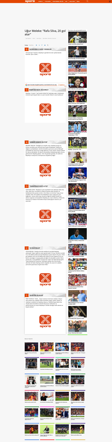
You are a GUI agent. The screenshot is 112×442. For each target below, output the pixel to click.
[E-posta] (45, 45)
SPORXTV (40, 1)
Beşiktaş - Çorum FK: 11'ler (74, 149)
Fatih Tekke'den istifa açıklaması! (76, 89)
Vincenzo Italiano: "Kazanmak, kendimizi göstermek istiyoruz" (75, 118)
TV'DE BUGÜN (48, 1)
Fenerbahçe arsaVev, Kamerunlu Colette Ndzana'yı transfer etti (76, 164)
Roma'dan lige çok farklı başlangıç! (76, 58)
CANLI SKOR (72, 1)
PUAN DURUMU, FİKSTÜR (58, 1)
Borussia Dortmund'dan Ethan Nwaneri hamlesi (75, 287)
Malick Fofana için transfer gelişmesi (77, 226)
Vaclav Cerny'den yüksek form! (75, 44)
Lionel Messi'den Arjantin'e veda (76, 318)
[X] (39, 45)
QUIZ (66, 1)
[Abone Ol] (31, 45)
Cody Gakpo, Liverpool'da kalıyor (76, 256)
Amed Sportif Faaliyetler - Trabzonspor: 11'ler (74, 134)
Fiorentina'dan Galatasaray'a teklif (76, 195)
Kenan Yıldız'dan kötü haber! (75, 333)
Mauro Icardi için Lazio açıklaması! (76, 103)
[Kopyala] (48, 45)
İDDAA (78, 1)
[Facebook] (36, 45)
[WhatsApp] (42, 45)
